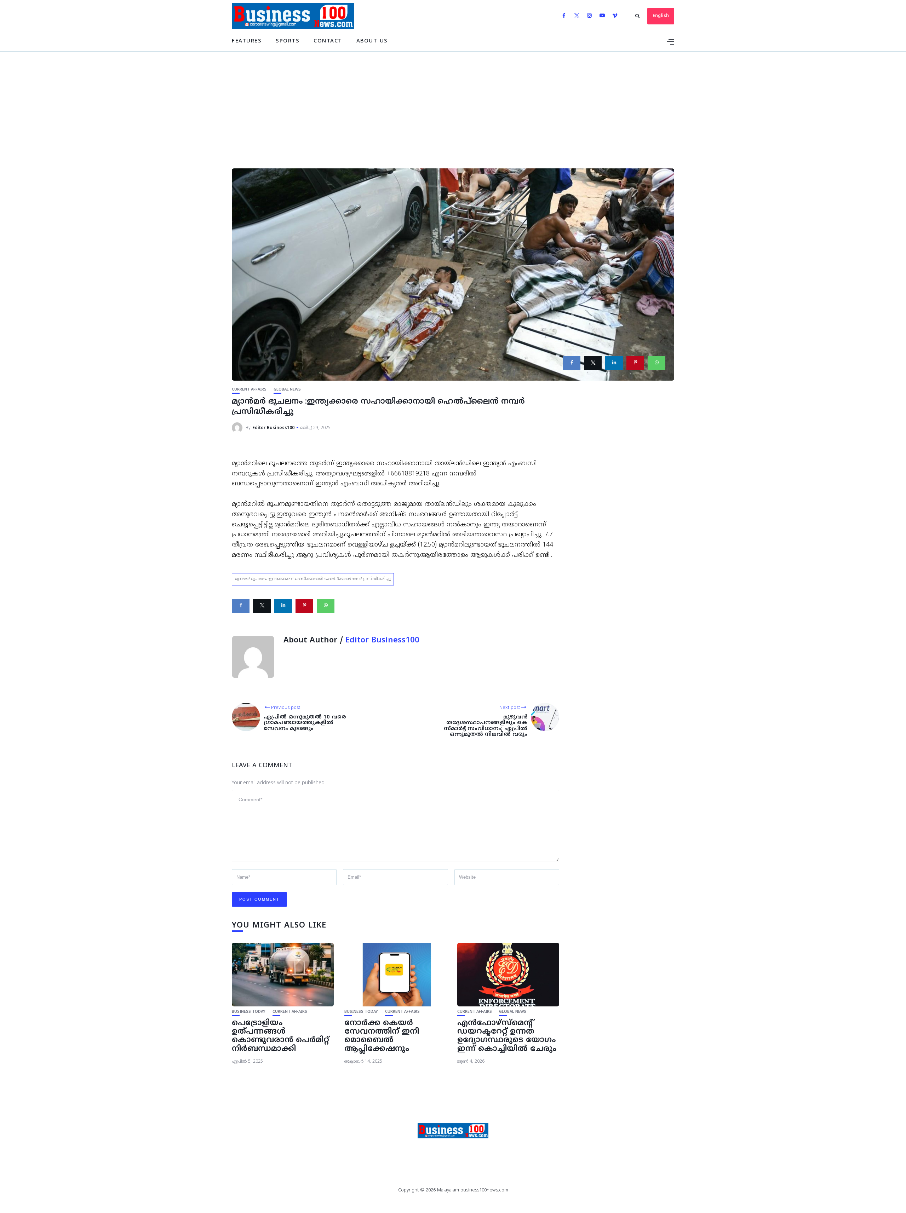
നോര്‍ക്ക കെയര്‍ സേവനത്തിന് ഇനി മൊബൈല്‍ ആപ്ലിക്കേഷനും (381, 1036)
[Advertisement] (453, 104)
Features (247, 41)
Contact (328, 41)
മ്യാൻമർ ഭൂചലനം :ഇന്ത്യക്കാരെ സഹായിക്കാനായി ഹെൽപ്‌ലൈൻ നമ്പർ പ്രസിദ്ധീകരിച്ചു (313, 579)
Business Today (248, 1012)
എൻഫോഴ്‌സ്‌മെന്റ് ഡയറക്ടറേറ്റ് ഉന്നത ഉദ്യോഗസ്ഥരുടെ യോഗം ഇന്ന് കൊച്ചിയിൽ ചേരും (506, 1036)
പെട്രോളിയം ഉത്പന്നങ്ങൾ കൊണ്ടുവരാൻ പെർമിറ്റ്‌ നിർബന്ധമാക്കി (280, 1036)
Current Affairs (249, 390)
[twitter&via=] (593, 363)
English (661, 16)
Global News (287, 390)
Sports (287, 41)
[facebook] (571, 363)
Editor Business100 (273, 428)
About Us (372, 41)
